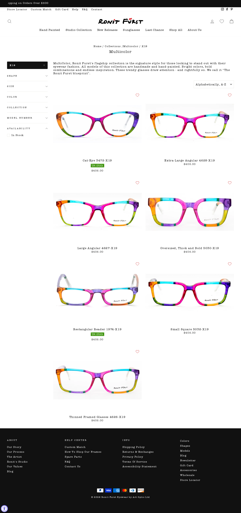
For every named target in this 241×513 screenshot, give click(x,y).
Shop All (176, 30)
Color (12, 97)
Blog (10, 471)
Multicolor (130, 46)
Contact (97, 9)
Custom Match (41, 9)
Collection (17, 107)
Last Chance (154, 30)
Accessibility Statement (139, 466)
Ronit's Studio (17, 461)
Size (10, 86)
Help (75, 9)
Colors (184, 440)
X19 (13, 65)
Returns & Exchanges (138, 451)
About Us (195, 30)
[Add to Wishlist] (137, 95)
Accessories (188, 470)
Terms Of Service (134, 461)
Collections (113, 46)
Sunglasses (131, 30)
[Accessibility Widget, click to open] (4, 508)
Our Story (14, 447)
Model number (19, 118)
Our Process (16, 451)
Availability (19, 128)
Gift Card (61, 9)
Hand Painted (49, 30)
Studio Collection (79, 30)
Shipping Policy (133, 447)
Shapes (185, 445)
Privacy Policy (132, 456)
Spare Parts (73, 456)
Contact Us (73, 466)
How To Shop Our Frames (83, 451)
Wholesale (187, 475)
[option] (120, 3)
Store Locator (17, 9)
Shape (12, 76)
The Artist (14, 456)
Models (185, 450)
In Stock (17, 135)
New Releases (107, 30)
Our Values (15, 466)
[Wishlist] (222, 21)
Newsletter (188, 460)
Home (97, 46)
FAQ (85, 9)
